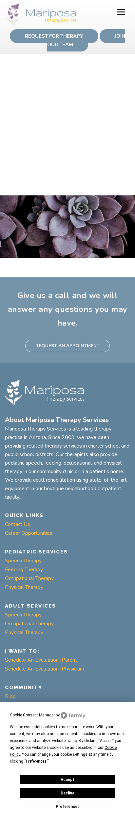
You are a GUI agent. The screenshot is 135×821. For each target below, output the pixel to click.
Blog (10, 696)
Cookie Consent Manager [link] (32, 715)
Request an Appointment (67, 346)
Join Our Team (86, 40)
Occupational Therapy (29, 578)
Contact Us (17, 524)
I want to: (22, 651)
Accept (67, 779)
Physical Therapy (24, 587)
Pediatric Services (36, 552)
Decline (67, 793)
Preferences (68, 806)
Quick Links (24, 515)
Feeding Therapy (24, 569)
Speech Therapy (23, 560)
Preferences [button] (36, 761)
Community (23, 688)
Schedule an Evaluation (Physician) (44, 668)
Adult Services (30, 606)
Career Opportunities (28, 533)
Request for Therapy (54, 36)
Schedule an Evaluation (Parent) (42, 660)
